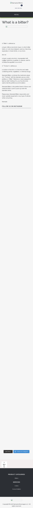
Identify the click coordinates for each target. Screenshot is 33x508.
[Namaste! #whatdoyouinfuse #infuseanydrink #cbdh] (16, 254)
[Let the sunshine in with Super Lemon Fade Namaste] (16, 322)
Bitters (16, 478)
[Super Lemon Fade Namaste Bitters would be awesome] (16, 271)
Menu (16, 15)
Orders (16, 486)
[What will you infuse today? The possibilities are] (16, 220)
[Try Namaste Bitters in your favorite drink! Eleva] (16, 237)
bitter (4, 60)
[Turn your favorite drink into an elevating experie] (16, 407)
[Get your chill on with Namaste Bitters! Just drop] (16, 339)
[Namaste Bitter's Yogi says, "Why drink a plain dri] (16, 356)
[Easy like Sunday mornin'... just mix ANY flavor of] (16, 186)
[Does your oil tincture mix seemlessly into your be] (16, 135)
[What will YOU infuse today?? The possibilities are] (16, 390)
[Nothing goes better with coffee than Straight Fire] (16, 423)
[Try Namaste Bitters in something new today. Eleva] (16, 440)
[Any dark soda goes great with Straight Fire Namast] (16, 152)
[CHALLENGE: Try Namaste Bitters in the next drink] (16, 203)
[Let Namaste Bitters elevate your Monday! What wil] (16, 373)
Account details (16, 489)
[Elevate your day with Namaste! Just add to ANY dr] (16, 169)
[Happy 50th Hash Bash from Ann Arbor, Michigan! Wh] (16, 288)
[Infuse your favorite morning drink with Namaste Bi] (16, 305)
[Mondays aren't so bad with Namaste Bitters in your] (16, 118)
